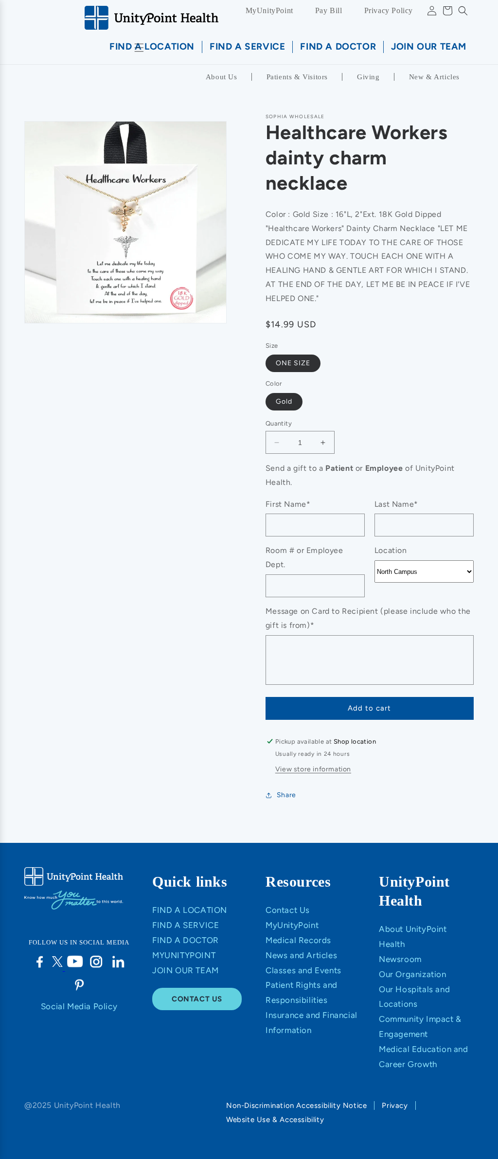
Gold (284, 401)
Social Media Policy (79, 1006)
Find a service (185, 925)
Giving (368, 77)
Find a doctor (185, 940)
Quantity (279, 423)
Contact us (197, 999)
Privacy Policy (388, 10)
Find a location (189, 910)
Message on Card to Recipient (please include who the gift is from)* (368, 618)
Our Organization (412, 974)
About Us (221, 77)
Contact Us (288, 910)
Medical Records (298, 940)
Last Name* (396, 504)
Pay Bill (328, 10)
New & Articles (434, 77)
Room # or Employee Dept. (304, 557)
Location (390, 550)
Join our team (185, 970)
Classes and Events (303, 970)
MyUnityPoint (269, 10)
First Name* (288, 504)
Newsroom (400, 959)
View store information (313, 769)
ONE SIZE (293, 363)
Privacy (395, 1105)
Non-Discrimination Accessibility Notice (296, 1105)
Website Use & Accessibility (275, 1119)
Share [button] (286, 795)
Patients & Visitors (297, 77)
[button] (463, 10)
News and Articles (301, 955)
